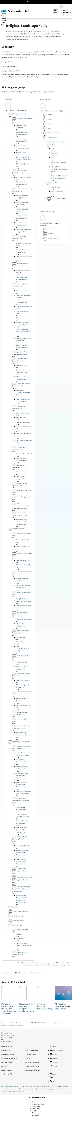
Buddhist (50, 124)
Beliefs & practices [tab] (20, 973)
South (52, 52)
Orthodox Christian (18, 916)
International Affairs (7, 1054)
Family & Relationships (32, 1050)
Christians (8, 99)
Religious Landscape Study (18, 11)
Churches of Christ (21, 365)
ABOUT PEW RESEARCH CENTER (9, 1086)
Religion (4, 1066)
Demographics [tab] (6, 973)
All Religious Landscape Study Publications (62, 1006)
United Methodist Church (23, 560)
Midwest (39, 52)
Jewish (50, 114)
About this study (22, 39)
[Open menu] (55, 11)
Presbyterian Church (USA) (24, 619)
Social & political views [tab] (37, 973)
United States (10, 54)
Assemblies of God (21, 291)
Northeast (45, 52)
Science (27, 1058)
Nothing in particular (54, 238)
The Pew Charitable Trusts (8, 1091)
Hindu (49, 128)
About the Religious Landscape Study (44, 1006)
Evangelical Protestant (19, 114)
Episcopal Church (21, 637)
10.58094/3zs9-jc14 (17, 1025)
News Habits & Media (32, 1066)
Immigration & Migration (9, 1058)
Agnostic (50, 233)
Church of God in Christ (23, 846)
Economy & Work (30, 1054)
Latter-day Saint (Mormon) (20, 911)
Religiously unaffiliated (47, 212)
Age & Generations (7, 1070)
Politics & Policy (6, 1050)
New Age (54, 182)
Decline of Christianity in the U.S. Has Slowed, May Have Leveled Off (9, 1008)
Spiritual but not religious (58, 162)
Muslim (50, 119)
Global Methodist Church (23, 177)
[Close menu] (61, 6)
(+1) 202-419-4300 (6, 1041)
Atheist (50, 229)
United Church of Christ (23, 680)
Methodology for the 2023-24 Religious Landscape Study (26, 1007)
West (58, 52)
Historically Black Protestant (21, 741)
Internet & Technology (32, 1062)
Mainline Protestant (18, 528)
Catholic (15, 907)
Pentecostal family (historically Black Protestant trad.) (20, 839)
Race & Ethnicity (6, 1062)
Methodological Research (33, 1070)
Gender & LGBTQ (6, 1074)
